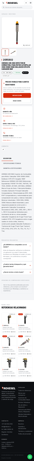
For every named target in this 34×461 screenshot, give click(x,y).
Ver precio (7, 331)
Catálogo (5, 14)
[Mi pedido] (3, 3)
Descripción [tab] (7, 158)
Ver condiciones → (8, 116)
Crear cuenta (17, 101)
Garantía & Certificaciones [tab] (12, 168)
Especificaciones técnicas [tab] (12, 163)
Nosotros (21, 424)
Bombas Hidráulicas (24, 402)
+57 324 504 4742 (7, 424)
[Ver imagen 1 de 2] (5, 52)
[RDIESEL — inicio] (12, 3)
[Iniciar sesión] (26, 3)
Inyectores (12, 14)
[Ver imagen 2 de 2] (13, 52)
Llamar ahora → (7, 140)
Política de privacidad (24, 434)
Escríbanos (5, 434)
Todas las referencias (24, 390)
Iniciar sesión (17, 95)
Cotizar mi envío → (8, 128)
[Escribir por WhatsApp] (29, 456)
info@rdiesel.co (6, 426)
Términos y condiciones (25, 431)
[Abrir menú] (30, 3)
